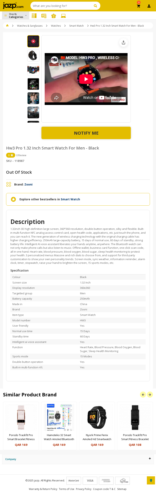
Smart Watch (76, 25)
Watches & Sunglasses (29, 25)
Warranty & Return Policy (43, 489)
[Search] (96, 6)
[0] (139, 6)
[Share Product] (123, 42)
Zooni (28, 184)
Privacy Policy (83, 489)
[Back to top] (151, 480)
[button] (8, 26)
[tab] (78, 459)
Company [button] (10, 459)
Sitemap (122, 489)
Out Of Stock (19, 172)
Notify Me (86, 133)
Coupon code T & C (104, 489)
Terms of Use (66, 489)
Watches (56, 25)
